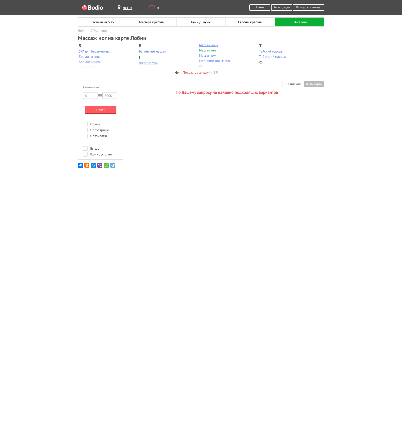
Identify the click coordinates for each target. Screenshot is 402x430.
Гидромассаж (148, 63)
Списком (294, 84)
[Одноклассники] (87, 167)
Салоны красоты (250, 22)
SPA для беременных (94, 51)
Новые (95, 124)
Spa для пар (88, 67)
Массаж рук (207, 55)
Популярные (99, 130)
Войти (260, 7)
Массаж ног (207, 50)
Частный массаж (102, 22)
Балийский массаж (152, 51)
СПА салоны (299, 22)
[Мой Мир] (94, 167)
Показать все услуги (200, 72)
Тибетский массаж (272, 56)
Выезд (94, 148)
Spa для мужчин (91, 62)
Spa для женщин (91, 56)
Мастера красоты (151, 22)
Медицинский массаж (215, 61)
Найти (100, 110)
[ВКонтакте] (81, 167)
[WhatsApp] (107, 167)
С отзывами (98, 136)
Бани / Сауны (201, 22)
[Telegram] (113, 167)
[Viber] (100, 167)
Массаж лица (208, 45)
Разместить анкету (308, 7)
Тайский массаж (271, 51)
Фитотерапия (269, 68)
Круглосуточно (101, 154)
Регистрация (282, 7)
